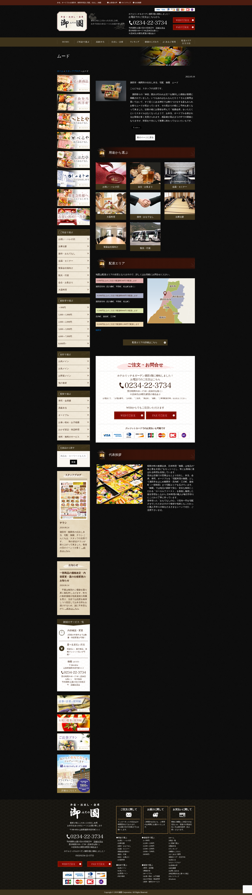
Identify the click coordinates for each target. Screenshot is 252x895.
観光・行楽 (63, 275)
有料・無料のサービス (68, 437)
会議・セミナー (65, 261)
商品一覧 (173, 840)
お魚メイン (63, 368)
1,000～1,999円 (65, 315)
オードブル (63, 415)
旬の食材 (62, 383)
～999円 (62, 307)
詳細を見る (160, 28)
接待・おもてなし (66, 254)
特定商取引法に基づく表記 (179, 874)
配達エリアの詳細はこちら (144, 342)
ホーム (60, 71)
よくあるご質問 (169, 42)
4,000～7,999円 (65, 336)
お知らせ (173, 860)
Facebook (173, 879)
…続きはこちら (71, 609)
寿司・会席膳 (64, 401)
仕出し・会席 (117, 42)
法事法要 (62, 246)
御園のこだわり (151, 42)
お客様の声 (113, 3)
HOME (65, 42)
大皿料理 (62, 290)
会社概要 (138, 3)
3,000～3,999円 (65, 329)
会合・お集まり (65, 282)
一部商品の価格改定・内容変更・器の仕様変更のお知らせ (73, 577)
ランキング (134, 42)
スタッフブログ (72, 71)
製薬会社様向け (65, 268)
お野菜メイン (64, 376)
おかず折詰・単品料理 (68, 429)
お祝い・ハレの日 (66, 239)
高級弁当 (100, 42)
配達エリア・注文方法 (186, 42)
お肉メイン (63, 361)
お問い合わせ (174, 871)
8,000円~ (62, 343)
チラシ (63, 522)
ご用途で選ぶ (82, 42)
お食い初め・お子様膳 (68, 422)
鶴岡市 (98, 330)
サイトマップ (126, 3)
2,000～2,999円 (65, 322)
